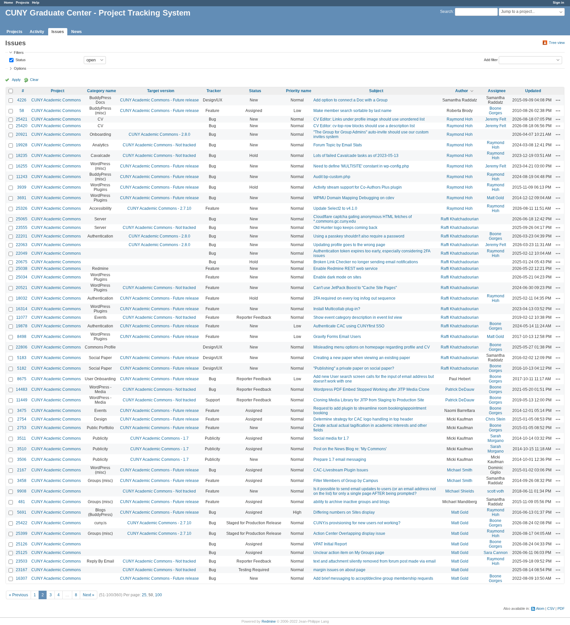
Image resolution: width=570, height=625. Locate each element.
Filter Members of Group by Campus (345, 480)
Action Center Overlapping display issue (349, 533)
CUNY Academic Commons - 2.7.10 (159, 208)
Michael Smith (459, 470)
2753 (21, 427)
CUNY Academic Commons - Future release (159, 100)
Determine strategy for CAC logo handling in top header (363, 419)
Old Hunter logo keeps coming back (345, 227)
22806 (21, 347)
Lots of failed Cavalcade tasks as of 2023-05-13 (355, 155)
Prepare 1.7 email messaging (339, 459)
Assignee (497, 91)
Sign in (558, 2)
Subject (376, 91)
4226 (21, 100)
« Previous (18, 595)
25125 (21, 552)
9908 (21, 491)
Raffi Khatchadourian (460, 219)
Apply (16, 80)
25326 (21, 208)
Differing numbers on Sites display (344, 512)
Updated (533, 91)
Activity (37, 31)
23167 (21, 570)
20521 (21, 287)
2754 (21, 419)
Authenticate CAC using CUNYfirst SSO (348, 326)
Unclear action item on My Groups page (348, 552)
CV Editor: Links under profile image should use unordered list (369, 119)
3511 (21, 438)
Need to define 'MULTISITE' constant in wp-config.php (361, 166)
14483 (21, 389)
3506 (21, 459)
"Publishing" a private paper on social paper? (353, 368)
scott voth (495, 491)
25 (144, 595)
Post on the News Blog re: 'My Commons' (350, 449)
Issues (57, 31)
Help (35, 2)
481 (21, 501)
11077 (21, 317)
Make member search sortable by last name (352, 110)
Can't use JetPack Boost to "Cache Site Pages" (355, 287)
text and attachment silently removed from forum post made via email (374, 561)
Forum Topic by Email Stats (337, 145)
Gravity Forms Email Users (337, 336)
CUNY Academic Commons (56, 100)
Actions (558, 100)
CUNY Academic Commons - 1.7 (159, 438)
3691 (21, 198)
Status (20, 59)
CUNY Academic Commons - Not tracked (159, 145)
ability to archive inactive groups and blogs (351, 501)
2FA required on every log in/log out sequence (354, 298)
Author (461, 91)
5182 (21, 368)
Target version (160, 91)
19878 (21, 326)
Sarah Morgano (496, 438)
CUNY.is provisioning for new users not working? (356, 523)
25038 (21, 268)
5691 (21, 512)
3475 (21, 410)
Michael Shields (459, 491)
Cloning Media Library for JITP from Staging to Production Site (368, 400)
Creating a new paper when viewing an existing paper (361, 357)
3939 (21, 187)
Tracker (213, 91)
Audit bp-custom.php (331, 176)
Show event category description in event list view (357, 317)
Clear (34, 80)
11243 (21, 176)
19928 (21, 145)
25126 (21, 544)
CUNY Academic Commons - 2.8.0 (159, 134)
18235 (21, 155)
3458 (21, 480)
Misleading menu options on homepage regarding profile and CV (371, 347)
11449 (21, 400)
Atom (540, 608)
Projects (22, 2)
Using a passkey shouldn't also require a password (358, 236)
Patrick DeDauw (459, 389)
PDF (561, 608)
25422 (21, 523)
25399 (21, 533)
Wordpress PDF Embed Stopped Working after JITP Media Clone (371, 389)
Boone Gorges (495, 110)
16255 (21, 166)
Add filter (491, 59)
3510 (21, 449)
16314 (21, 309)
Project (57, 91)
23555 (21, 227)
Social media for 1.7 (331, 438)
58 (21, 110)
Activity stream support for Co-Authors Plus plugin (357, 187)
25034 (21, 277)
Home (8, 2)
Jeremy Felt (495, 119)
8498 (21, 336)
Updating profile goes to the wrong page (349, 244)
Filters (19, 53)
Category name (101, 91)
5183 (21, 357)
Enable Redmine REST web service (345, 268)
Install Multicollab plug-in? (336, 309)
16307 (21, 578)
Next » (88, 595)
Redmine (269, 621)
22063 (21, 244)
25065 (21, 219)
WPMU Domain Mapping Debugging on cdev (353, 198)
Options (20, 68)
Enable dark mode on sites (337, 277)
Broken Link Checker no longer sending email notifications (365, 262)
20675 (21, 262)
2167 (21, 470)
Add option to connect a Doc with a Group (350, 100)
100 (158, 595)
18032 (21, 298)
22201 (21, 236)
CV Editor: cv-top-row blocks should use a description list (364, 126)
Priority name (298, 91)
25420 (21, 126)
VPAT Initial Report (330, 544)
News (76, 31)
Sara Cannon (496, 552)
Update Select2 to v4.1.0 (335, 208)
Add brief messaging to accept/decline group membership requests (373, 578)
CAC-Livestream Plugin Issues (340, 470)
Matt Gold (495, 198)
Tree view (557, 43)
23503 (21, 561)
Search (446, 11)
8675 (21, 379)
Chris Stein (495, 419)
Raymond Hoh (460, 119)
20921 (21, 134)
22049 (21, 253)
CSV (550, 608)
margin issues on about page (339, 570)
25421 (21, 119)
